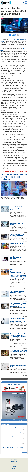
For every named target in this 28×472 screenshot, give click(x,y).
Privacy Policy (14, 461)
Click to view (24, 381)
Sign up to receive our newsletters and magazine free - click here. (14, 171)
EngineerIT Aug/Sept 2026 (14, 384)
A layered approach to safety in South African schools (17, 292)
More (24, 452)
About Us (14, 466)
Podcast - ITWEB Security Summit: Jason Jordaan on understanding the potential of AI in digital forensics (13, 446)
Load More (14, 378)
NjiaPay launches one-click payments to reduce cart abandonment (16, 257)
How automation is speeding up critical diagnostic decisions (14, 176)
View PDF (7, 420)
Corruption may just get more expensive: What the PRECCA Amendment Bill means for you (17, 320)
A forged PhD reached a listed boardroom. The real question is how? (18, 365)
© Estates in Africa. (14, 459)
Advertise (14, 468)
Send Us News (14, 470)
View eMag (21, 420)
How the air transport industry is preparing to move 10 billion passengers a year (18, 305)
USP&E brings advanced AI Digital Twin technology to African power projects (18, 352)
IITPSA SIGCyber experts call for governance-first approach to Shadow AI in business (18, 271)
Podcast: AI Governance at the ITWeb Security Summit (13, 432)
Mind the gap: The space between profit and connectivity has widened (18, 223)
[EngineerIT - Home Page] (6, 2)
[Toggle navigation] (26, 2)
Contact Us (14, 463)
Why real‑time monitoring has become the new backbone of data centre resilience (18, 235)
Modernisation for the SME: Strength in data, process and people (17, 208)
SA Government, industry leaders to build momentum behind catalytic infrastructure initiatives (18, 335)
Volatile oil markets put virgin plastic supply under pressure (17, 244)
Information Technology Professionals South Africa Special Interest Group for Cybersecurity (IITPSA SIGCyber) (18, 277)
